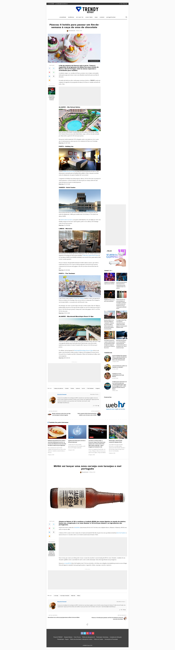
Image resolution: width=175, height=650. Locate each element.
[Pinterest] (123, 4)
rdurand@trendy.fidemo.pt (63, 402)
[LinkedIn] (49, 76)
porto (83, 388)
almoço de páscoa (58, 388)
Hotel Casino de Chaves (67, 219)
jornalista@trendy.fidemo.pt (62, 3)
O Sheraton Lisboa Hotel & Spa (90, 255)
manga (85, 644)
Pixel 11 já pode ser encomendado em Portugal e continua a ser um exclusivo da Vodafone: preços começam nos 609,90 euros (121, 304)
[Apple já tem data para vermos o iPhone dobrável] (77, 432)
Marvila (73, 595)
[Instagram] (125, 4)
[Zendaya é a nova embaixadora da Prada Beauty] (107, 375)
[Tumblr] (53, 76)
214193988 (51, 3)
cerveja (56, 595)
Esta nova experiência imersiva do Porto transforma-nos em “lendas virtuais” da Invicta (121, 285)
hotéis (66, 388)
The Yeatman (90, 388)
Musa (79, 595)
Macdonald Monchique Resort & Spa (83, 350)
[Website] (93, 406)
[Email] (49, 80)
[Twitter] (121, 4)
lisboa (72, 388)
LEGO (91, 437)
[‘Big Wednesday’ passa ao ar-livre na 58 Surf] (109, 294)
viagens (98, 388)
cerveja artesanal (65, 595)
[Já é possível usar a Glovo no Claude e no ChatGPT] (107, 367)
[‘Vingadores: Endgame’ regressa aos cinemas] (109, 277)
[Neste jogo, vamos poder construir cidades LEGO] (118, 432)
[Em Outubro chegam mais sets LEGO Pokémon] (51, 91)
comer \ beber (52, 437)
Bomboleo (77, 527)
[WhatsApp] (53, 72)
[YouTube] (126, 4)
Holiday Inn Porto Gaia (68, 171)
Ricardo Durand (72, 30)
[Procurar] (126, 17)
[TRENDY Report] (87, 10)
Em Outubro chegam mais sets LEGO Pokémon (52, 97)
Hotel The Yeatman (79, 298)
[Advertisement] (80, 96)
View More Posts (94, 394)
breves (71, 437)
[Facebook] (120, 4)
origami (93, 644)
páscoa (78, 388)
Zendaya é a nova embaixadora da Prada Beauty (118, 375)
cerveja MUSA (67, 563)
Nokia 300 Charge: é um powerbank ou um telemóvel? (51, 553)
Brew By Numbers (121, 532)
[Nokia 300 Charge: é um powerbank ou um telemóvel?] (51, 547)
